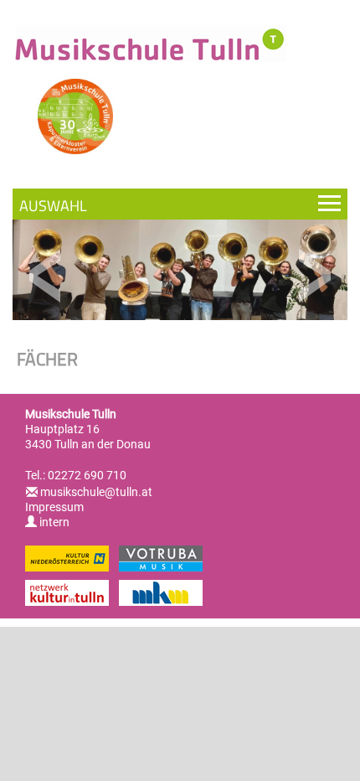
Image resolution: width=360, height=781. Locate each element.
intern (53, 522)
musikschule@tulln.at (96, 492)
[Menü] (180, 204)
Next (314, 276)
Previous (45, 276)
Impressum (54, 507)
